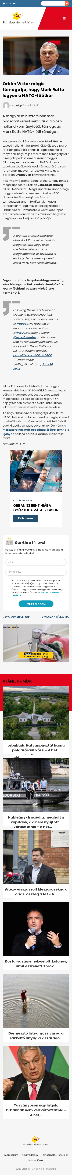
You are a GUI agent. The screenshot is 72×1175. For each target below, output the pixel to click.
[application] (36, 643)
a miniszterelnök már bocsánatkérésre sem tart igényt (36, 430)
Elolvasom (25, 518)
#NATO (18, 333)
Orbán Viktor (20, 617)
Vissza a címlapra (56, 617)
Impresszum (11, 1155)
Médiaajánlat (36, 1160)
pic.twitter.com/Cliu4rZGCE (32, 355)
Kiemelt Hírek (30, 105)
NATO (6, 617)
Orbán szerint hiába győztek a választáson (36, 507)
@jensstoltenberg (25, 337)
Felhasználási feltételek (55, 1155)
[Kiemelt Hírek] (20, 18)
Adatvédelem (30, 1155)
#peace (22, 324)
